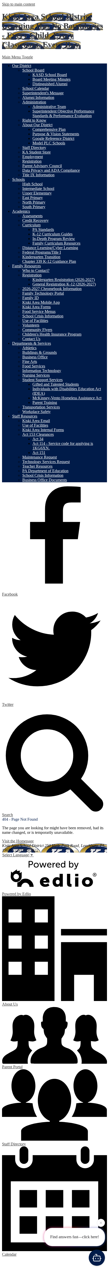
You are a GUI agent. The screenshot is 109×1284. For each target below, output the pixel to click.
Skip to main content (18, 4)
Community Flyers (37, 330)
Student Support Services (42, 380)
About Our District (37, 125)
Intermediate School (38, 188)
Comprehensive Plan (49, 129)
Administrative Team (49, 106)
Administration (34, 102)
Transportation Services (41, 407)
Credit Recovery (35, 220)
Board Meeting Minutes (51, 79)
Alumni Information (38, 97)
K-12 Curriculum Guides (52, 234)
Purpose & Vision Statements (55, 134)
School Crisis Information (42, 316)
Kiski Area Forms (36, 307)
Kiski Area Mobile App (41, 302)
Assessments (32, 216)
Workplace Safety (36, 411)
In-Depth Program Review (53, 238)
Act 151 (38, 452)
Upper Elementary (37, 193)
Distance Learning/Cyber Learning (50, 248)
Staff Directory (34, 147)
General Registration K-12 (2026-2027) (64, 284)
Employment (32, 157)
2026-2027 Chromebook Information (52, 289)
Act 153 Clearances (38, 434)
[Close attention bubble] (101, 1224)
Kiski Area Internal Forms (43, 430)
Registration (32, 161)
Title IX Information (38, 175)
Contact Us (31, 339)
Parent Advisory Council (42, 166)
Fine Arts (29, 361)
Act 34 (37, 439)
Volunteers (30, 325)
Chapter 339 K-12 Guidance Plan (49, 261)
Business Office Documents (44, 480)
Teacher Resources (37, 466)
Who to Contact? (35, 270)
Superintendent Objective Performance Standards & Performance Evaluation (63, 113)
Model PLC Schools (48, 143)
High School (32, 184)
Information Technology (41, 370)
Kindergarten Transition (41, 257)
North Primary (33, 202)
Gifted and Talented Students (55, 384)
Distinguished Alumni (49, 84)
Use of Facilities (35, 320)
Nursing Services (36, 375)
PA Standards (43, 229)
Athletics (29, 348)
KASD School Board (49, 75)
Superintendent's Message (43, 93)
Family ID (30, 298)
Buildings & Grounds (39, 352)
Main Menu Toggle (17, 57)
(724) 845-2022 (25, 850)
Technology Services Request (46, 462)
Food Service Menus (39, 311)
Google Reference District (53, 138)
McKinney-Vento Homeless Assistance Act (66, 398)
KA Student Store (36, 152)
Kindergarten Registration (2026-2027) (63, 279)
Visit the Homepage (18, 841)
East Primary (32, 197)
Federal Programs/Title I (41, 252)
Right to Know (34, 120)
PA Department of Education (45, 471)
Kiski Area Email (36, 421)
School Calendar (35, 88)
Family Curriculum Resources (56, 243)
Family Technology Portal (43, 293)
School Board (33, 70)
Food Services (33, 366)
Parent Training (44, 402)
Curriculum (31, 225)
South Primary (33, 207)
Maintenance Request (39, 457)
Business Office (35, 357)
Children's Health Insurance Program (51, 334)
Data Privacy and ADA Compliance (51, 170)
